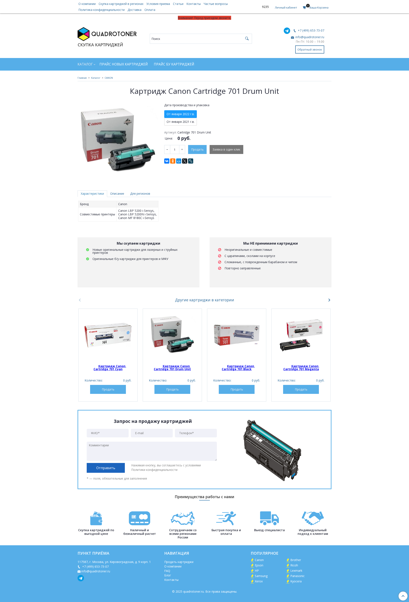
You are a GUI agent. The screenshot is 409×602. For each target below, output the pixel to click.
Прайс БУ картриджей (174, 64)
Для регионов (140, 193)
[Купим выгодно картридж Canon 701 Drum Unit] (118, 141)
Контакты (193, 4)
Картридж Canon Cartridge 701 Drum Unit (172, 367)
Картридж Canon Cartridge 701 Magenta (301, 367)
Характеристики (92, 193)
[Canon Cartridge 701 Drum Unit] (172, 335)
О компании (87, 4)
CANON (109, 77)
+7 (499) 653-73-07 (310, 30)
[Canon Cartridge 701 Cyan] (108, 335)
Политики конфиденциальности (154, 470)
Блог (167, 575)
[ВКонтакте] (166, 161)
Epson (259, 565)
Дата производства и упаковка (186, 105)
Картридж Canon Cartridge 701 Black (238, 367)
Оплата (149, 10)
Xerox (259, 581)
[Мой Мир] (178, 161)
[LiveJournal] (190, 161)
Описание (117, 193)
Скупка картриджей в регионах (121, 4)
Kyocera (296, 581)
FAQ (167, 571)
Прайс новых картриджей (123, 64)
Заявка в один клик (226, 149)
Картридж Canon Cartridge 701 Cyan (110, 367)
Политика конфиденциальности (101, 10)
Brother (295, 560)
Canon (259, 560)
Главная (82, 77)
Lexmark (296, 571)
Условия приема (158, 4)
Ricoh (294, 565)
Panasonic (297, 576)
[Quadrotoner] (107, 36)
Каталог (85, 64)
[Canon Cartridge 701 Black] (236, 335)
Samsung (261, 576)
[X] (184, 161)
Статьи (178, 4)
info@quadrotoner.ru (309, 37)
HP (257, 571)
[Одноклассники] (172, 161)
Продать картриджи (178, 562)
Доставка (134, 10)
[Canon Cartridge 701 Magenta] (301, 335)
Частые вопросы (216, 4)
